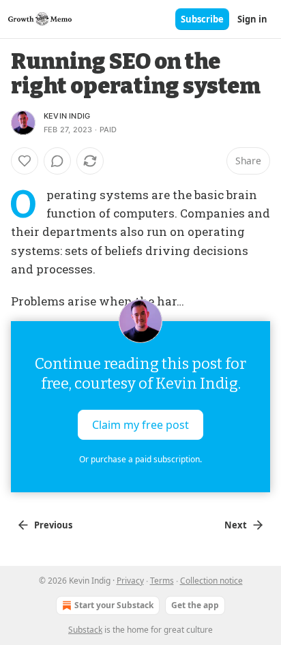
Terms (162, 580)
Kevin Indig (67, 116)
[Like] (24, 161)
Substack (85, 629)
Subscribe (202, 19)
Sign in (252, 19)
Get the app (195, 605)
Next (235, 525)
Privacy (130, 580)
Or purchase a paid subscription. (140, 459)
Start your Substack (113, 605)
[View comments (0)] (57, 161)
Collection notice (211, 580)
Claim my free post (140, 424)
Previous (53, 525)
